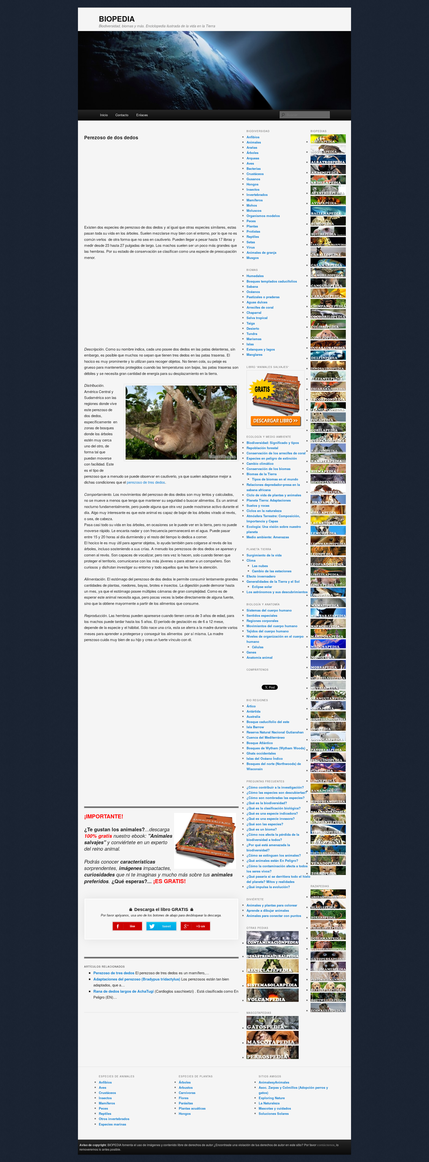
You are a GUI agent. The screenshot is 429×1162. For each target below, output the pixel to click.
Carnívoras (187, 1092)
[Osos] (328, 729)
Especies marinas (112, 1124)
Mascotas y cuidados (275, 1108)
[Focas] (328, 420)
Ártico (251, 706)
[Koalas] (328, 512)
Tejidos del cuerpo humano (268, 631)
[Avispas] (328, 203)
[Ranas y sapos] (328, 791)
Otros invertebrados (114, 1118)
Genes (251, 652)
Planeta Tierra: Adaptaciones (269, 500)
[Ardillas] (328, 183)
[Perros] (273, 1057)
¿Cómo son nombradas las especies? (276, 797)
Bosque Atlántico (260, 742)
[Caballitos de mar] (328, 244)
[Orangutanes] (328, 698)
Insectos (253, 189)
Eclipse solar (262, 586)
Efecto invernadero (261, 576)
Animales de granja (261, 252)
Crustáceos (255, 173)
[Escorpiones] (328, 399)
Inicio (104, 114)
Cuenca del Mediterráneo (266, 737)
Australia (253, 716)
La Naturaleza (269, 1103)
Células (257, 647)
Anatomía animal (260, 657)
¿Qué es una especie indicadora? (272, 813)
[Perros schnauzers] (328, 1010)
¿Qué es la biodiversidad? (267, 802)
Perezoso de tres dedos (113, 973)
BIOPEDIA (117, 18)
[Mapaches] (328, 626)
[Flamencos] (328, 409)
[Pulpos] (328, 770)
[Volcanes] (273, 1000)
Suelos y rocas (258, 505)
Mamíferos (255, 200)
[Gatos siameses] (328, 969)
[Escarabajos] (328, 389)
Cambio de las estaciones (271, 571)
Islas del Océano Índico (265, 758)
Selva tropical (257, 317)
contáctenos (326, 1145)
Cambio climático (260, 463)
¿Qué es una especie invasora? (271, 818)
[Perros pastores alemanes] (328, 979)
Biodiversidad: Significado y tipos (273, 442)
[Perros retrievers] (328, 990)
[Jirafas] (328, 502)
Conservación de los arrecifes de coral (276, 453)
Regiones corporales (262, 620)
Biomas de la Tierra (262, 474)
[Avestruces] (328, 193)
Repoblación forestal (262, 447)
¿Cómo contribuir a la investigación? (275, 787)
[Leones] (328, 554)
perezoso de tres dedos (146, 482)
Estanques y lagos (261, 349)
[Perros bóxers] (328, 917)
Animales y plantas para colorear (272, 905)
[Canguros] (328, 286)
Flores (183, 1097)
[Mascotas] (273, 1043)
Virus (251, 247)
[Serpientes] (328, 822)
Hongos (252, 184)
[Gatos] (273, 1028)
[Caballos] (328, 255)
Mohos (252, 205)
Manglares (254, 354)
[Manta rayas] (328, 616)
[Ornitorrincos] (328, 719)
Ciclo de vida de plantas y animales (274, 495)
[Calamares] (328, 265)
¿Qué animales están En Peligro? (272, 860)
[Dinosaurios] (328, 368)
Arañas (252, 147)
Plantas (252, 226)
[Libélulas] (328, 574)
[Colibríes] (328, 327)
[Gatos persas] (328, 959)
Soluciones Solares (274, 1113)
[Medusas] (328, 647)
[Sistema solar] (273, 985)
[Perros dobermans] (328, 938)
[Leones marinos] (328, 544)
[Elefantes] (328, 379)
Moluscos (254, 210)
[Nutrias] (328, 688)
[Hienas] (328, 471)
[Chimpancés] (328, 306)
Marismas (254, 338)
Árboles (252, 152)
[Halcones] (328, 451)
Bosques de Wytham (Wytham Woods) (276, 748)
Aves (250, 163)
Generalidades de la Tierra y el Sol (273, 581)
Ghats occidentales (261, 753)
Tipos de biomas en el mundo (275, 479)
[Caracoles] (328, 296)
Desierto (253, 328)
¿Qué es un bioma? (262, 829)
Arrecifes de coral (260, 307)
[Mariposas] (328, 636)
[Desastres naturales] (273, 956)
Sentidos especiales (262, 615)
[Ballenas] (328, 214)
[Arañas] (328, 172)
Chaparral (254, 312)
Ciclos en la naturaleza (264, 510)
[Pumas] (328, 781)
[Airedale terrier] (328, 897)
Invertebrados (257, 194)
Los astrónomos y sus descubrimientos (277, 591)
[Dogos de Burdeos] (328, 948)
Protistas (253, 231)
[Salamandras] (328, 811)
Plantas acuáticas (192, 1108)
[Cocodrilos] (328, 317)
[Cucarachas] (328, 348)
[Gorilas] (328, 430)
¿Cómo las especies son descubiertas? (277, 792)
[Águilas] (328, 152)
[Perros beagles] (328, 907)
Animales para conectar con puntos (274, 915)
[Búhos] (328, 224)
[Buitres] (328, 234)
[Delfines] (328, 358)
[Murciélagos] (328, 678)
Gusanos (253, 179)
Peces (251, 220)
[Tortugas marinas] (328, 853)
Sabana (252, 286)
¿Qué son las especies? (265, 824)
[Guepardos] (328, 440)
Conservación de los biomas (268, 468)
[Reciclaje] (273, 971)
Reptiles (253, 236)
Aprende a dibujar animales (268, 910)
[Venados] (328, 863)
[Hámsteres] (328, 461)
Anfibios (253, 137)
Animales (254, 142)
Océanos (253, 291)
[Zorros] (328, 873)
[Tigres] (328, 842)
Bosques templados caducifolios (272, 281)
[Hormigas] (328, 492)
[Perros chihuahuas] (328, 928)
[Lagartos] (328, 523)
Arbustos (186, 1087)
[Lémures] (328, 533)
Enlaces (142, 114)
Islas (250, 344)
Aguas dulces (257, 302)
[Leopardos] (328, 564)
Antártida (253, 711)
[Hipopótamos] (328, 482)
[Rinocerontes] (328, 801)
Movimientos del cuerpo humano (272, 625)
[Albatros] (328, 162)
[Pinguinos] (328, 760)
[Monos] (328, 657)
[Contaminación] (273, 943)
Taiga (251, 323)
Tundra (252, 333)
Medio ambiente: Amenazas (268, 537)
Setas (251, 242)
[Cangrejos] (328, 275)
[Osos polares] (328, 739)
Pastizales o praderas (263, 296)
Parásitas (186, 1103)
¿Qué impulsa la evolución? (268, 886)
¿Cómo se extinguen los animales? (274, 855)
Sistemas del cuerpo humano (269, 610)
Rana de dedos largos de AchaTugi (123, 991)
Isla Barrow (255, 727)
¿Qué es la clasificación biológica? (274, 808)
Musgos (253, 257)
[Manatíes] (328, 605)
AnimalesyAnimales (274, 1082)
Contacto (121, 114)
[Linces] (328, 585)
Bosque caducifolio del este (268, 721)
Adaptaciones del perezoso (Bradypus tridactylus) (136, 979)
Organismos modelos (263, 215)
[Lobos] (328, 595)
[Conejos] (328, 337)
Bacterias (254, 168)
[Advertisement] (161, 181)
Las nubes (260, 565)
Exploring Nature (272, 1097)
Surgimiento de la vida (264, 555)
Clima (251, 560)
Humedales (255, 275)
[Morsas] (328, 667)
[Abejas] (328, 142)
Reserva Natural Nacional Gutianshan (275, 732)
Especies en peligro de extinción (272, 458)
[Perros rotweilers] (328, 1000)
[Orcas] (328, 708)
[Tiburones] (328, 832)
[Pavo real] (328, 750)
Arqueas (253, 158)
